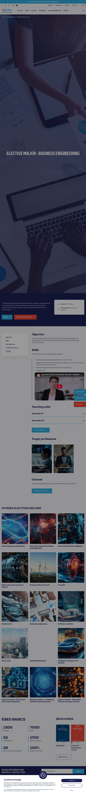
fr (80, 5)
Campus (27, 10)
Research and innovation (54, 10)
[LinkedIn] (12, 5)
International (42, 10)
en (83, 5)
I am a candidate (39, 430)
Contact (74, 5)
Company (65, 10)
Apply (6, 317)
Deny (71, 790)
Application (59, 5)
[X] (9, 5)
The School (20, 10)
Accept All (71, 780)
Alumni (67, 5)
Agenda (50, 5)
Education (33, 10)
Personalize (71, 785)
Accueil (3, 17)
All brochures (62, 757)
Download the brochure (24, 317)
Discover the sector (40, 491)
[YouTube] (17, 5)
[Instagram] (5, 5)
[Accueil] (7, 11)
